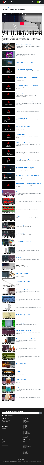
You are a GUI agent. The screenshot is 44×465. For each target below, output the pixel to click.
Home (3, 4)
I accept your (8, 415)
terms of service (22, 461)
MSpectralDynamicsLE (27, 433)
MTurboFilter (4, 428)
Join (40, 413)
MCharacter (25, 426)
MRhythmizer (25, 431)
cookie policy (33, 461)
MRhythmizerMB (26, 432)
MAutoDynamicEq (26, 421)
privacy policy (10, 415)
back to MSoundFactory (6, 7)
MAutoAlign (25, 420)
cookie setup (38, 461)
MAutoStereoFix (26, 422)
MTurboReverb (5, 422)
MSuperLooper (5, 421)
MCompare (25, 427)
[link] (18, 459)
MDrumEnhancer (26, 428)
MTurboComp (25, 436)
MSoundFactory (14, 4)
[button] (32, 2)
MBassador (25, 425)
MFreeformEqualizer (6, 420)
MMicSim (24, 430)
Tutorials (8, 4)
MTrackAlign (25, 434)
